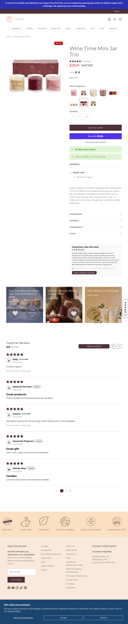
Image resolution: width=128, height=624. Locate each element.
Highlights (16, 28)
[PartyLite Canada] (15, 19)
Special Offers (47, 566)
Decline (103, 617)
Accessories (46, 550)
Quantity (74, 111)
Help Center (71, 550)
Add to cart (95, 128)
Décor (68, 28)
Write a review (94, 346)
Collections (46, 558)
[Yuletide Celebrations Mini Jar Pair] (93, 102)
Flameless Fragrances (51, 554)
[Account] (109, 19)
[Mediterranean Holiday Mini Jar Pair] (112, 92)
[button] (125, 308)
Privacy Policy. (14, 611)
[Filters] (113, 346)
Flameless (42, 28)
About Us (70, 546)
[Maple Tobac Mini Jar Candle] (103, 92)
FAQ (68, 558)
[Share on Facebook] (76, 72)
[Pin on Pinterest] (79, 72)
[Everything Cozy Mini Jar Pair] (83, 92)
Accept (63, 617)
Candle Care (72, 580)
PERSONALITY (76, 227)
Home (8, 37)
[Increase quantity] (87, 117)
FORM (73, 233)
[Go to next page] (71, 491)
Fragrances (81, 28)
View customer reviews (84, 273)
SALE (102, 28)
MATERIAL (74, 220)
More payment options (96, 142)
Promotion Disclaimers (76, 576)
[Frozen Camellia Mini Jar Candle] (93, 92)
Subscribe (16, 580)
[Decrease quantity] (73, 117)
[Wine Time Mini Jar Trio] (83, 102)
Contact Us (71, 554)
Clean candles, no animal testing (90, 156)
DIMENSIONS (76, 214)
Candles (29, 28)
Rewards (113, 28)
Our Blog (70, 584)
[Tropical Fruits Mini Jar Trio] (74, 102)
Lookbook (70, 587)
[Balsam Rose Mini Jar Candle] (74, 92)
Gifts (92, 28)
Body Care (55, 28)
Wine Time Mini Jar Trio (21, 37)
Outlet (44, 570)
